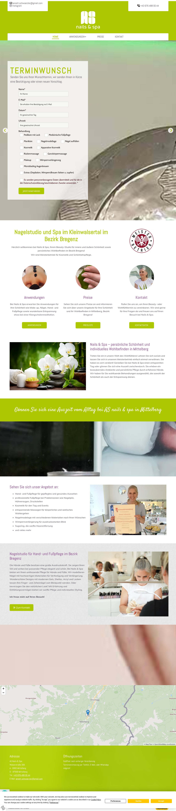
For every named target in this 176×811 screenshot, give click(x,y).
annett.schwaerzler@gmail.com (27, 3)
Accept (161, 801)
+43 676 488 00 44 (149, 5)
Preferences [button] (54, 803)
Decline (138, 801)
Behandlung (24, 131)
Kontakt (119, 36)
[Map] (88, 715)
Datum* (22, 110)
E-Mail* (22, 100)
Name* (22, 89)
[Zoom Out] (3, 693)
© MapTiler (148, 744)
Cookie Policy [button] (96, 800)
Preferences (116, 801)
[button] (34, 325)
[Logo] (88, 20)
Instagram (16, 5)
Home (55, 36)
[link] (78, 37)
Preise (100, 36)
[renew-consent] (3, 808)
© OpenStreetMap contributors (164, 744)
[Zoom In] (3, 689)
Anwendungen (76, 36)
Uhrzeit (22, 120)
